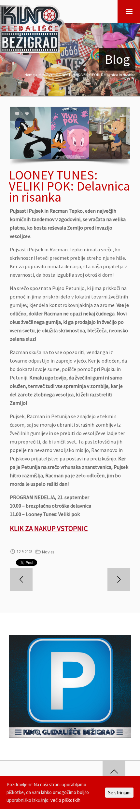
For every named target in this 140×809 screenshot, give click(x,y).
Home (29, 74)
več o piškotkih (65, 800)
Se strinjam (119, 792)
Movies (44, 74)
